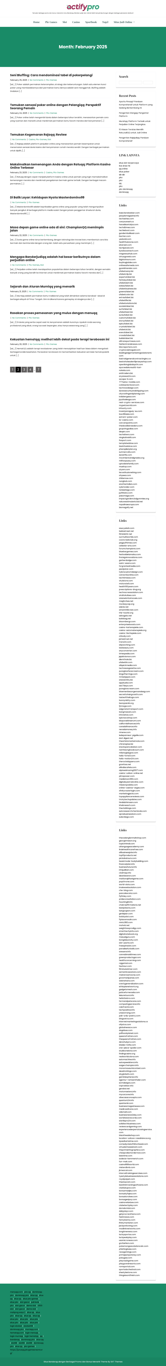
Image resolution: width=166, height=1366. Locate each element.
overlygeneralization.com (131, 983)
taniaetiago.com (127, 490)
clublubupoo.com (127, 1187)
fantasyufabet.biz (127, 280)
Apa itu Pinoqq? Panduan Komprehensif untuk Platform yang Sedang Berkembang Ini (136, 104)
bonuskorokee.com (128, 1196)
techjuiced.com (126, 247)
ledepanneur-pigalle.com (131, 735)
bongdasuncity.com (128, 939)
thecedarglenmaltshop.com (132, 837)
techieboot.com (126, 230)
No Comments (37, 80)
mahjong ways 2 (17, 1312)
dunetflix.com (125, 455)
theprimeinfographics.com (132, 1149)
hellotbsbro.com (127, 998)
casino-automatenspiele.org (132, 630)
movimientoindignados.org (131, 457)
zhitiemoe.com (126, 478)
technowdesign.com (128, 387)
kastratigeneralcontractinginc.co (135, 358)
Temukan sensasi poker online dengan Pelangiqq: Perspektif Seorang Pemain (55, 106)
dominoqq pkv (22, 1295)
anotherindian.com (128, 484)
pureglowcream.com (129, 688)
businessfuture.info (128, 867)
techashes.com (126, 218)
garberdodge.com (127, 560)
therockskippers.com (129, 761)
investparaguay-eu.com (130, 411)
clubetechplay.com (128, 1205)
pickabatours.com (127, 858)
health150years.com (128, 586)
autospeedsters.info (128, 1062)
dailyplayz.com (126, 1211)
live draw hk (124, 165)
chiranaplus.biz (126, 744)
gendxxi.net (124, 1088)
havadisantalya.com (128, 224)
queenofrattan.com (128, 1036)
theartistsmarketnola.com (131, 741)
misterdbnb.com (127, 1167)
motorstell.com (126, 583)
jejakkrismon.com (127, 656)
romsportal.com (127, 1266)
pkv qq (27, 1292)
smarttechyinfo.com (129, 931)
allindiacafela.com (127, 767)
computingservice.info (129, 1004)
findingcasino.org (127, 1053)
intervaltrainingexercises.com (133, 1173)
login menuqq (31, 1332)
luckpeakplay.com (128, 1237)
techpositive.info (127, 1009)
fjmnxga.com (125, 706)
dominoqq (124, 192)
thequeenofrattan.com (130, 1039)
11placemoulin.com (128, 919)
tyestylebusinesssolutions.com (133, 1176)
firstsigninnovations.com (130, 557)
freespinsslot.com (127, 945)
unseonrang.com (127, 1012)
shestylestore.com (128, 1272)
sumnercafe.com (127, 452)
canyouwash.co (126, 221)
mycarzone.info (126, 1094)
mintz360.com (126, 922)
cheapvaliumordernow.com (132, 1152)
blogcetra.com (126, 1018)
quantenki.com (126, 1103)
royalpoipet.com (127, 1179)
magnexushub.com (128, 253)
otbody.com (125, 636)
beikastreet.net (126, 531)
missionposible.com (128, 784)
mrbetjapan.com (127, 677)
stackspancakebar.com (130, 747)
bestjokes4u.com (127, 907)
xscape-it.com (126, 379)
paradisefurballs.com (129, 948)
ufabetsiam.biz (126, 282)
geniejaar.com (126, 913)
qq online (123, 168)
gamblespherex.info (128, 1077)
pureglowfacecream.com (131, 671)
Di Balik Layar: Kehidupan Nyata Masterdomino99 (47, 197)
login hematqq (31, 1336)
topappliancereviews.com (131, 796)
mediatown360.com (128, 779)
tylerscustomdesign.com (131, 572)
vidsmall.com (125, 1112)
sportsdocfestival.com (129, 1269)
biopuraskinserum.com (130, 720)
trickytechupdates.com (130, 799)
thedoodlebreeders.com (130, 425)
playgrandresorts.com (129, 1263)
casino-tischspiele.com (130, 633)
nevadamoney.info (128, 729)
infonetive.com (126, 714)
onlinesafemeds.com (129, 265)
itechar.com (125, 236)
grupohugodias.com (128, 428)
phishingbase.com (127, 1249)
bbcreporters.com (128, 347)
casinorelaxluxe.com (128, 1202)
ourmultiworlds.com (128, 537)
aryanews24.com (127, 376)
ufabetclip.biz (125, 274)
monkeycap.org (126, 604)
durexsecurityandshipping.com (133, 390)
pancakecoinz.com (128, 893)
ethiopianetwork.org (128, 986)
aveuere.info (125, 951)
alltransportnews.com (129, 341)
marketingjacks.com (129, 793)
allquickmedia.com (128, 665)
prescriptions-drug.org (130, 589)
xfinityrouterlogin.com (129, 790)
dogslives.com (125, 1030)
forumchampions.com (129, 548)
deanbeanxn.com (127, 875)
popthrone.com (126, 881)
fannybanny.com (127, 1219)
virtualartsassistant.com (130, 1147)
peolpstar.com (126, 569)
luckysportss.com (127, 1234)
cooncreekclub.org (128, 539)
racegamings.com (127, 1252)
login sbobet (16, 1326)
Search (123, 76)
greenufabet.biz (126, 291)
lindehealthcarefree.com (131, 849)
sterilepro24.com (127, 1120)
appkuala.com (126, 682)
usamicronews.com (128, 1240)
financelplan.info (127, 864)
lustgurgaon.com (127, 910)
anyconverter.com (128, 650)
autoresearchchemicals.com (133, 811)
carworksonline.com (128, 574)
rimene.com (125, 732)
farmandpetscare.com (130, 1001)
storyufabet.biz (126, 320)
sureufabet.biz (126, 315)
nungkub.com (125, 481)
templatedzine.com (128, 443)
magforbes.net (126, 601)
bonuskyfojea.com (127, 1193)
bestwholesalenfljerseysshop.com (135, 361)
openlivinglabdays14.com (131, 364)
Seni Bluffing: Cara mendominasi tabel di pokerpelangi (51, 75)
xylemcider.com (126, 487)
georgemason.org (127, 840)
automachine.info (127, 1059)
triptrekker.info (126, 1085)
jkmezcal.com (125, 1170)
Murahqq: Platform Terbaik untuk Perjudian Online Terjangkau (134, 123)
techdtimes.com (127, 227)
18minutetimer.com (128, 969)
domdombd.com (127, 1208)
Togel (105, 22)
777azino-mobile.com (129, 382)
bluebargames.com (128, 551)
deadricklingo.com (128, 1071)
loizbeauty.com (126, 647)
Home (36, 22)
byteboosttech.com (128, 250)
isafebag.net (125, 618)
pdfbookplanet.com (128, 1033)
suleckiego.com (126, 817)
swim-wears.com (127, 563)
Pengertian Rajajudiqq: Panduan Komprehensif (134, 139)
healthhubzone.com (128, 242)
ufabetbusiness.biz (128, 288)
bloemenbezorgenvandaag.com (134, 691)
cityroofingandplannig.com (132, 393)
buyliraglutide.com (128, 262)
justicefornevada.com (129, 992)
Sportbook (91, 22)
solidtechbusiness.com (130, 1123)
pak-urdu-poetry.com (129, 1015)
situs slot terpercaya (129, 162)
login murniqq (16, 1336)
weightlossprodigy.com (130, 928)
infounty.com (125, 408)
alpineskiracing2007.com (131, 770)
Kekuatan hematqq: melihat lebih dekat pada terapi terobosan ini (59, 339)
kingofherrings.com (128, 674)
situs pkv (14, 1302)
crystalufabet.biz (127, 326)
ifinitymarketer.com (128, 1222)
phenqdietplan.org (128, 449)
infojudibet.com (126, 869)
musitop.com (125, 466)
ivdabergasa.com (127, 396)
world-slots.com (127, 884)
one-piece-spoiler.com (130, 1047)
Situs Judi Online (123, 22)
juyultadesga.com (127, 399)
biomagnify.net (126, 507)
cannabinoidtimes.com (130, 954)
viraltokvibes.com (127, 595)
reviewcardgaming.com (130, 1126)
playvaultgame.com (128, 1260)
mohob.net (124, 925)
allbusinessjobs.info (128, 852)
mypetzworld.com (127, 405)
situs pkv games (30, 1298)
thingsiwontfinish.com (129, 1275)
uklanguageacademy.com (131, 846)
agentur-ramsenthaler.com (132, 1079)
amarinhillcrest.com (128, 609)
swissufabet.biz (126, 285)
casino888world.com (129, 1164)
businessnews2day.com (130, 1114)
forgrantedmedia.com (129, 566)
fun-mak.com (125, 1161)
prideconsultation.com (130, 899)
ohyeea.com (125, 475)
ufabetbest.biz (126, 312)
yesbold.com (125, 239)
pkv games (29, 1346)
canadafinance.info (128, 726)
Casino (76, 22)
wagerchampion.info (129, 1065)
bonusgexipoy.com (128, 1199)
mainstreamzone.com (129, 974)
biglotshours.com (127, 259)
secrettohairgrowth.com (131, 694)
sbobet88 (28, 1326)
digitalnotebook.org (128, 934)
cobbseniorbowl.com (129, 385)
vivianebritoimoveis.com (130, 598)
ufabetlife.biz (125, 300)
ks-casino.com (126, 420)
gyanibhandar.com (128, 268)
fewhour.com (125, 966)
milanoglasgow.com (128, 752)
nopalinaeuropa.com (129, 504)
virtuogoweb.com (127, 256)
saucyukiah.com (126, 528)
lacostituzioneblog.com (130, 472)
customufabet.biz (127, 317)
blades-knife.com (127, 1044)
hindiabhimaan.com (128, 802)
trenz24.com (125, 642)
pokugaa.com (125, 1257)
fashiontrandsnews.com (130, 344)
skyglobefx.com (126, 1074)
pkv (120, 177)
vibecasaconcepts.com (130, 1097)
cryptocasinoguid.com (129, 350)
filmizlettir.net (125, 534)
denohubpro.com (127, 1042)
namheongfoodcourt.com (131, 749)
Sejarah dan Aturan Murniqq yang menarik (42, 286)
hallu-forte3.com (127, 755)
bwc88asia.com (126, 414)
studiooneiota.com (128, 1050)
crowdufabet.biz (127, 335)
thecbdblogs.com (127, 808)
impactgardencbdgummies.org (134, 498)
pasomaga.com (126, 495)
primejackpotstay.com (130, 1254)
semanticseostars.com (130, 972)
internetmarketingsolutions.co (133, 1021)
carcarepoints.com (128, 422)
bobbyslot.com (126, 916)
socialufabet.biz (126, 306)
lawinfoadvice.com (128, 446)
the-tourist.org (126, 612)
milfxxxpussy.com (127, 460)
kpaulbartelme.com (128, 1141)
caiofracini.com (126, 1007)
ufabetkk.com (125, 662)
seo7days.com (126, 685)
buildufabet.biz (126, 338)
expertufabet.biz (127, 277)
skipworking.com (127, 644)
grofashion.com (126, 1243)
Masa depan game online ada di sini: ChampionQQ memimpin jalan (57, 228)
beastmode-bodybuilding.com (133, 861)
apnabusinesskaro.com (130, 814)
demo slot (31, 1305)
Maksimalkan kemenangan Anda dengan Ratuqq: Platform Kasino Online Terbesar (60, 166)
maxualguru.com (127, 937)
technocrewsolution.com (131, 592)
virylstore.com (126, 580)
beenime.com (125, 1155)
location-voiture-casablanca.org (135, 1138)
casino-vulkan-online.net (131, 773)
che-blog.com (126, 890)
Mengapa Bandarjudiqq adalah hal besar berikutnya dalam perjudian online (55, 258)
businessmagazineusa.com (131, 1106)
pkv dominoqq (126, 189)
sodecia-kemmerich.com (131, 1158)
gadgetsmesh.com (128, 989)
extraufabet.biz (126, 297)
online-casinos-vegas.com (131, 787)
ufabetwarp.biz (126, 271)
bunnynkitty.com (127, 700)
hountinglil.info (126, 902)
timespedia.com (126, 653)
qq (120, 183)
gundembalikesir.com (129, 233)
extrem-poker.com (128, 417)
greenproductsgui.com (130, 957)
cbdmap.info (125, 872)
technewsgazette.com (130, 668)
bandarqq (15, 1339)
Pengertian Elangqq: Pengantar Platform (134, 115)
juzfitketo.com (125, 492)
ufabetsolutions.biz (128, 303)
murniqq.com (31, 1329)
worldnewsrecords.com (130, 1117)
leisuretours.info (126, 995)
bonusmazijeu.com (128, 1190)
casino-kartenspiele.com (131, 627)
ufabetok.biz (125, 329)
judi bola (35, 1302)
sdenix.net (124, 607)
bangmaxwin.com (127, 712)
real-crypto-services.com (131, 402)
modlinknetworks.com (129, 1228)
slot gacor (25, 1302)
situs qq (34, 1295)
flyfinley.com (125, 896)
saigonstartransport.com (131, 709)
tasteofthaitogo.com (129, 697)
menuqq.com (16, 1292)
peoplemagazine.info (129, 215)
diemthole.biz (125, 659)
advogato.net (125, 615)
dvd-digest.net (126, 738)
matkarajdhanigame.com (131, 878)
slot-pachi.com (126, 942)
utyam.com (124, 469)
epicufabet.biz (126, 323)
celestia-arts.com (127, 545)
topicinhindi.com (127, 843)
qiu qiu (122, 174)
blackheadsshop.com (129, 1135)
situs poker (124, 171)
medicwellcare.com (128, 1109)
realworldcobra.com (129, 1056)
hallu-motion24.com (129, 758)
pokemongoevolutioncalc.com (133, 1246)
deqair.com (124, 431)
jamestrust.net (126, 639)
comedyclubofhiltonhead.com (133, 1144)
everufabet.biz (126, 332)
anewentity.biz (126, 679)
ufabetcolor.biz (126, 294)
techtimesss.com (127, 577)
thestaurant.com (127, 1182)
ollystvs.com (125, 1024)
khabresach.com (127, 805)
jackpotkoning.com (128, 1225)
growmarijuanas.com (129, 977)
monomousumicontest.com (132, 1068)
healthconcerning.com (130, 960)
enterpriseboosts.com (129, 624)
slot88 (14, 1343)
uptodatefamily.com (129, 463)
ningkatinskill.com (127, 437)
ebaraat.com (125, 245)
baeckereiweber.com (129, 212)
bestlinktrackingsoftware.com (133, 1184)
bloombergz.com (127, 621)
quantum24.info (126, 1100)
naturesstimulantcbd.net (131, 501)
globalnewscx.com (128, 1027)
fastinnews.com (126, 1217)
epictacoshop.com (128, 717)
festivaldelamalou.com (130, 554)
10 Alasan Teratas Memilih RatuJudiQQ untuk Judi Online (133, 131)
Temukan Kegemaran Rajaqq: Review (38, 135)
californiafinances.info (129, 723)
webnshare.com (127, 980)
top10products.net (128, 855)
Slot (65, 22)
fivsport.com (125, 440)
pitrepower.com (127, 776)
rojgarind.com (125, 963)
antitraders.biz (126, 373)
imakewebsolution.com (130, 887)
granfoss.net (125, 764)
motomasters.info (127, 1091)
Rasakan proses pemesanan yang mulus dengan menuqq (53, 313)
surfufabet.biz (125, 309)
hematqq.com (17, 1332)
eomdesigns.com (127, 1082)
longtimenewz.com (128, 1231)
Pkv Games (51, 22)
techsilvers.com (126, 434)
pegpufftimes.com (128, 542)
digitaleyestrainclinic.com (131, 782)
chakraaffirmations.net (130, 904)
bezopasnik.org (126, 703)
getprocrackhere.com (129, 1214)
